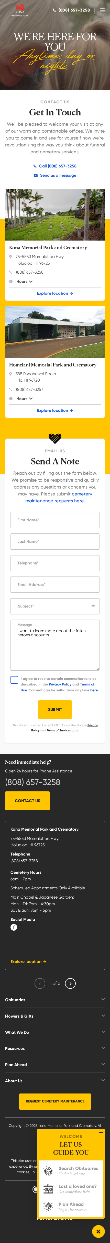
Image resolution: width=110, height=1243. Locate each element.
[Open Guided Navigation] (98, 1231)
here (93, 690)
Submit (55, 709)
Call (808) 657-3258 (57, 166)
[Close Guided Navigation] (101, 1132)
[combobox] (55, 606)
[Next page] (70, 983)
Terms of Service (58, 730)
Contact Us (27, 800)
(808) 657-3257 (29, 389)
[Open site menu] (102, 10)
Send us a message (58, 175)
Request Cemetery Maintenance (55, 1101)
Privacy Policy (60, 684)
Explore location (52, 293)
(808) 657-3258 (29, 272)
